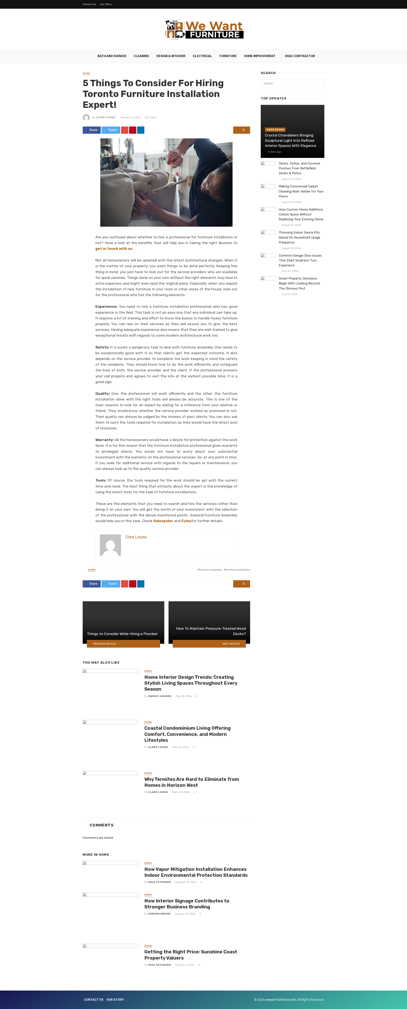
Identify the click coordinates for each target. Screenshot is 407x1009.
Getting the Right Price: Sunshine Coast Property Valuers (190, 954)
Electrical (202, 56)
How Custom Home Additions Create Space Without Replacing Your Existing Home (301, 214)
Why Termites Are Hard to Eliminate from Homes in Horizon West (191, 782)
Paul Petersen (159, 882)
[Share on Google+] (124, 130)
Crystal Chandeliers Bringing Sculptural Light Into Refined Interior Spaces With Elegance (290, 140)
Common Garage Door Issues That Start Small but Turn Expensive (300, 260)
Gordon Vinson (159, 913)
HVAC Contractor (300, 56)
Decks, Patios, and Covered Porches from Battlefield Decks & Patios (299, 168)
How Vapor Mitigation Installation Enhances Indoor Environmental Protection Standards (196, 872)
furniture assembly (210, 569)
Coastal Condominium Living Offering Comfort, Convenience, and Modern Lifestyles (187, 734)
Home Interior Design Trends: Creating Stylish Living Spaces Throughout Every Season (190, 683)
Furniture (228, 56)
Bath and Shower (112, 56)
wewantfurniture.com (281, 1000)
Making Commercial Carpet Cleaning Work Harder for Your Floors (301, 191)
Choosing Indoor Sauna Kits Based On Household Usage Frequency (299, 237)
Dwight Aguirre (159, 696)
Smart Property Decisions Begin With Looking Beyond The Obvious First (299, 283)
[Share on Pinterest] (132, 130)
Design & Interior (170, 56)
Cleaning (141, 56)
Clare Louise (106, 117)
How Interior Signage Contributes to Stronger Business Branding (186, 903)
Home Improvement (259, 56)
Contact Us (89, 4)
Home (86, 73)
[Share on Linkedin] (140, 130)
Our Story (106, 4)
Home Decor (275, 129)
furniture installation (237, 569)
